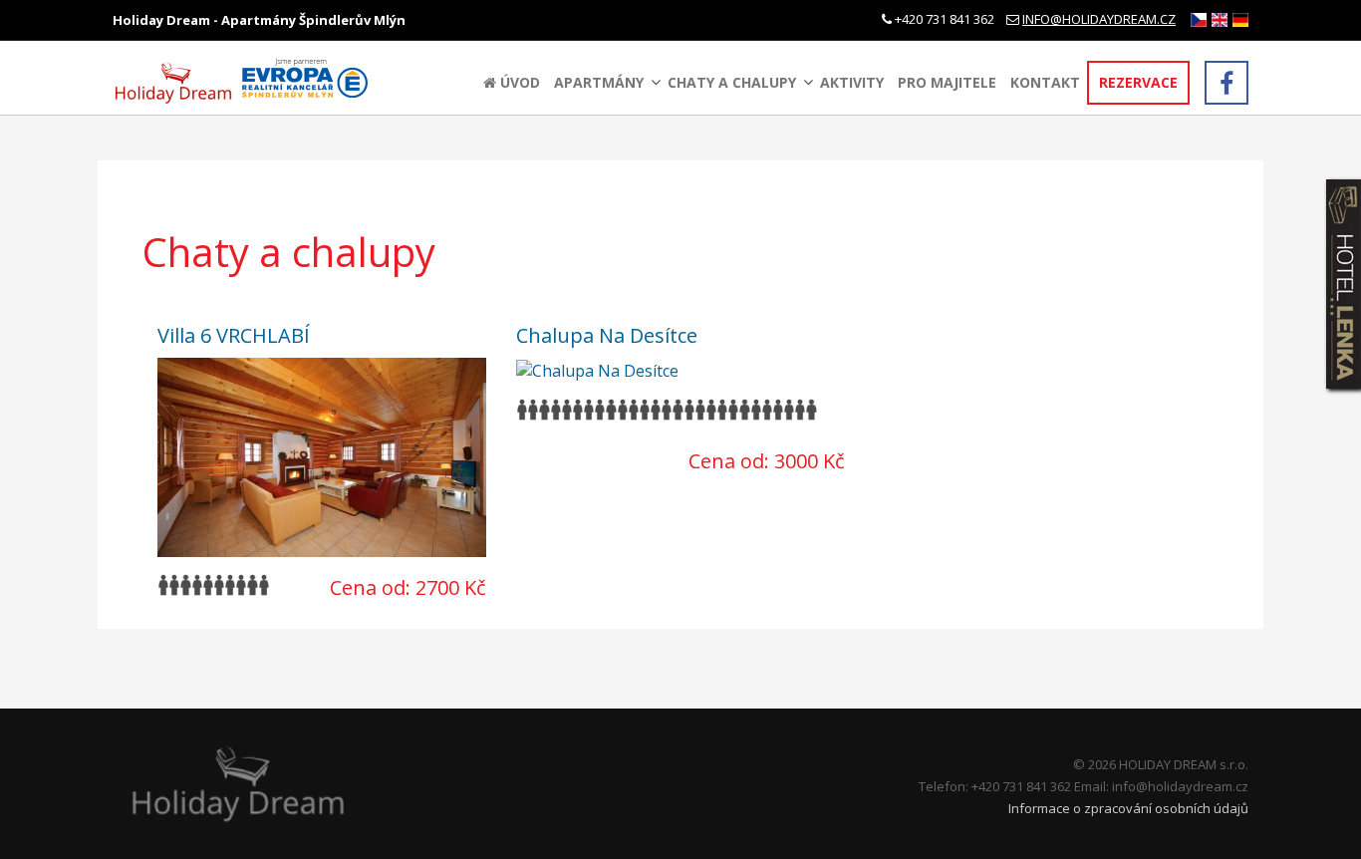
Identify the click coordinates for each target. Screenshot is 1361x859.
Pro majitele (947, 82)
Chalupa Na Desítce (606, 335)
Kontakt (1045, 82)
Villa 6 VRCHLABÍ (233, 335)
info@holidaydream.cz (1099, 19)
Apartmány (599, 82)
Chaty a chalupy (732, 82)
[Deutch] (1240, 20)
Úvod (518, 82)
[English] (1219, 20)
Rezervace (1138, 82)
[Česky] (1199, 20)
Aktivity (852, 82)
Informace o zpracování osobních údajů (1128, 808)
